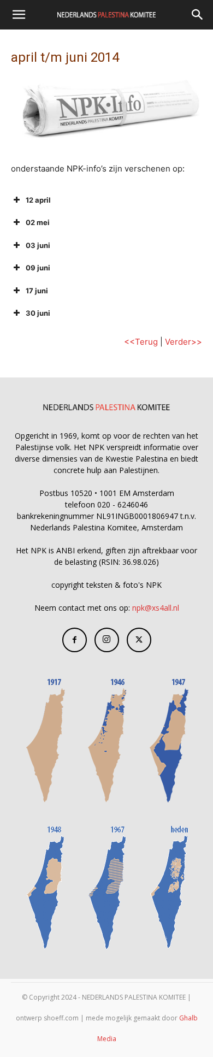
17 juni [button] (37, 290)
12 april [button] (38, 200)
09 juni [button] (38, 267)
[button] (18, 14)
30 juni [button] (38, 313)
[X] (139, 640)
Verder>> (183, 341)
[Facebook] (74, 640)
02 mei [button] (38, 222)
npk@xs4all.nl (155, 608)
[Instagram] (106, 640)
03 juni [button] (38, 245)
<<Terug (141, 341)
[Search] (197, 14)
